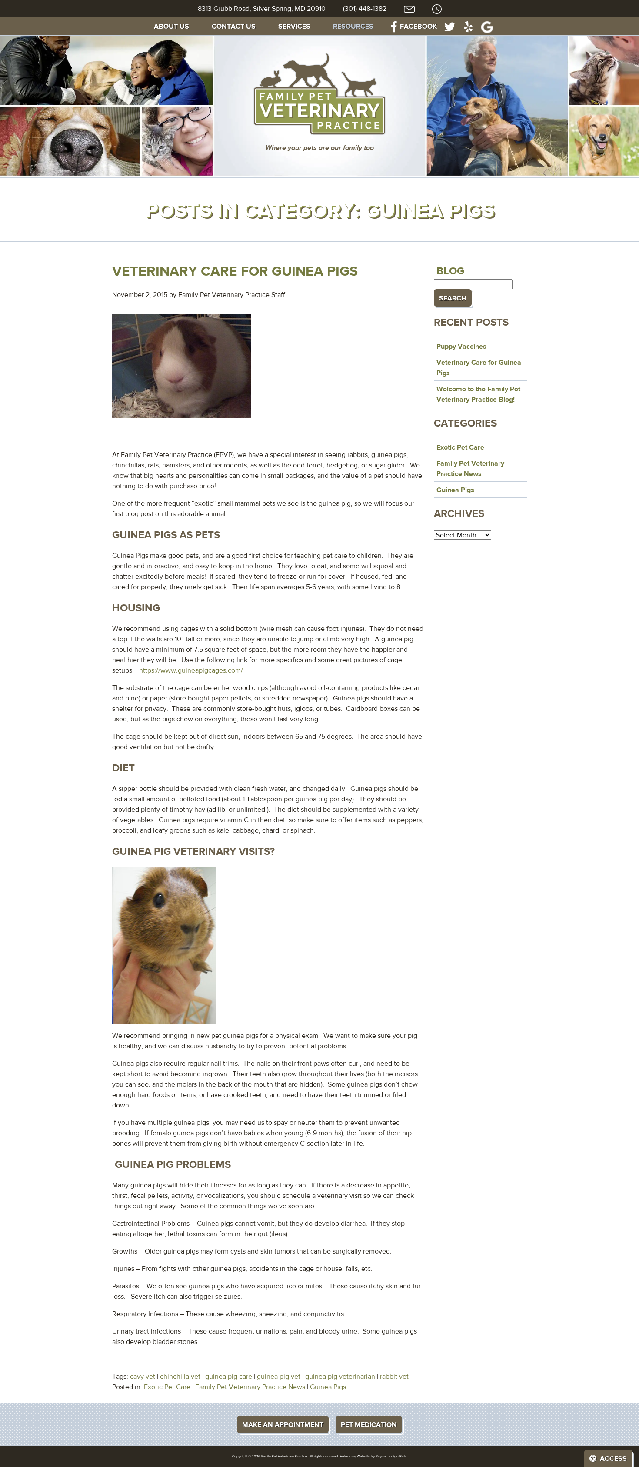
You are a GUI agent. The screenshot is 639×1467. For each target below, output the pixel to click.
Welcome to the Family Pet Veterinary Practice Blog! (478, 394)
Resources (353, 26)
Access (613, 1458)
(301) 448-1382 (364, 8)
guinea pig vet (278, 1376)
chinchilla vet (180, 1376)
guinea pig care (228, 1376)
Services (294, 26)
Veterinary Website (355, 1456)
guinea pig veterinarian (340, 1376)
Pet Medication (369, 1424)
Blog (450, 271)
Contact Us (234, 26)
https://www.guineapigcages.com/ (191, 670)
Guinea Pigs (328, 1386)
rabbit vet (394, 1376)
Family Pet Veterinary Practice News (250, 1386)
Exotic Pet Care (167, 1386)
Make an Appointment (282, 1424)
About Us (171, 26)
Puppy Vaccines (461, 346)
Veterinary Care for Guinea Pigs (235, 270)
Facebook (418, 26)
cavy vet (142, 1376)
